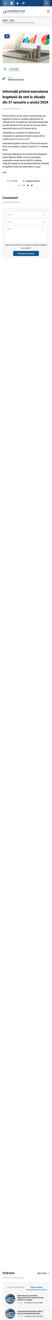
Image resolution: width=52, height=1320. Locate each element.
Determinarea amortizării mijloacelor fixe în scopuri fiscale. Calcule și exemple (30, 1298)
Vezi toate (42, 1273)
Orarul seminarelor (15, 1287)
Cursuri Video (36, 1287)
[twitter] (28, 185)
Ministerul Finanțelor (16, 79)
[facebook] (24, 185)
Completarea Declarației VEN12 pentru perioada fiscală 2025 (30, 1312)
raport (38, 166)
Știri (12, 20)
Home (5, 20)
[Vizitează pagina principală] (14, 11)
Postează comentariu (26, 254)
